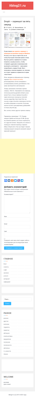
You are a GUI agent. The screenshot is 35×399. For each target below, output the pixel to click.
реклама (6, 382)
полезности (7, 345)
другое (6, 321)
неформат (7, 282)
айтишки (7, 333)
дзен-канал (7, 384)
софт (5, 270)
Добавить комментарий (17, 29)
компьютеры (8, 336)
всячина (6, 324)
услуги (6, 276)
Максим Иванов (19, 27)
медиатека (7, 339)
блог (5, 264)
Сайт (5, 231)
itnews (6, 354)
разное (6, 318)
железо (6, 273)
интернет (7, 279)
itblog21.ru (17, 5)
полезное (7, 342)
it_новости (7, 351)
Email (5, 224)
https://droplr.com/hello (16, 79)
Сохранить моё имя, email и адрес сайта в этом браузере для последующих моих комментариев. (16, 242)
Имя (5, 216)
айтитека (7, 348)
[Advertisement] (17, 156)
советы (6, 29)
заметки (6, 330)
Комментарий (8, 194)
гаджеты (7, 327)
